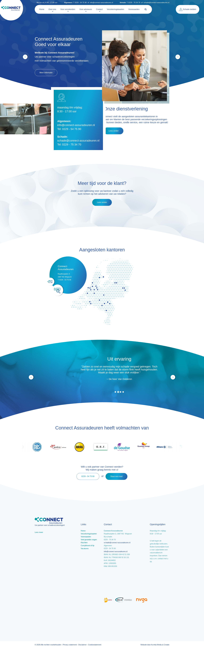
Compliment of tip (87, 545)
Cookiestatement (94, 645)
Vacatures (85, 548)
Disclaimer (82, 645)
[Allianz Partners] (151, 446)
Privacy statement (70, 645)
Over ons (52, 9)
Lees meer (39, 532)
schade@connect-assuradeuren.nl (156, 2)
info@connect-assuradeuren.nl (101, 2)
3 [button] (121, 392)
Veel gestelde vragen (48, 63)
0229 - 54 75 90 (87, 476)
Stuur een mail (116, 476)
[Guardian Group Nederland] (129, 446)
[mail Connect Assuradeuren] (50, 281)
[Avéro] (44, 446)
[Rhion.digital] (172, 446)
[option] (102, 371)
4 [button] (123, 392)
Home (41, 9)
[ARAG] (65, 446)
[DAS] (23, 446)
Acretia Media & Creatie (160, 645)
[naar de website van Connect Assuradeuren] (58, 290)
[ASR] (87, 446)
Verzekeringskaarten (115, 9)
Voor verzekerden (67, 9)
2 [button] (118, 392)
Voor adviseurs (85, 9)
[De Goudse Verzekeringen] (108, 446)
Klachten (84, 543)
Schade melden (189, 9)
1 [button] (115, 392)
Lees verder (114, 131)
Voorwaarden (134, 9)
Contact (99, 9)
